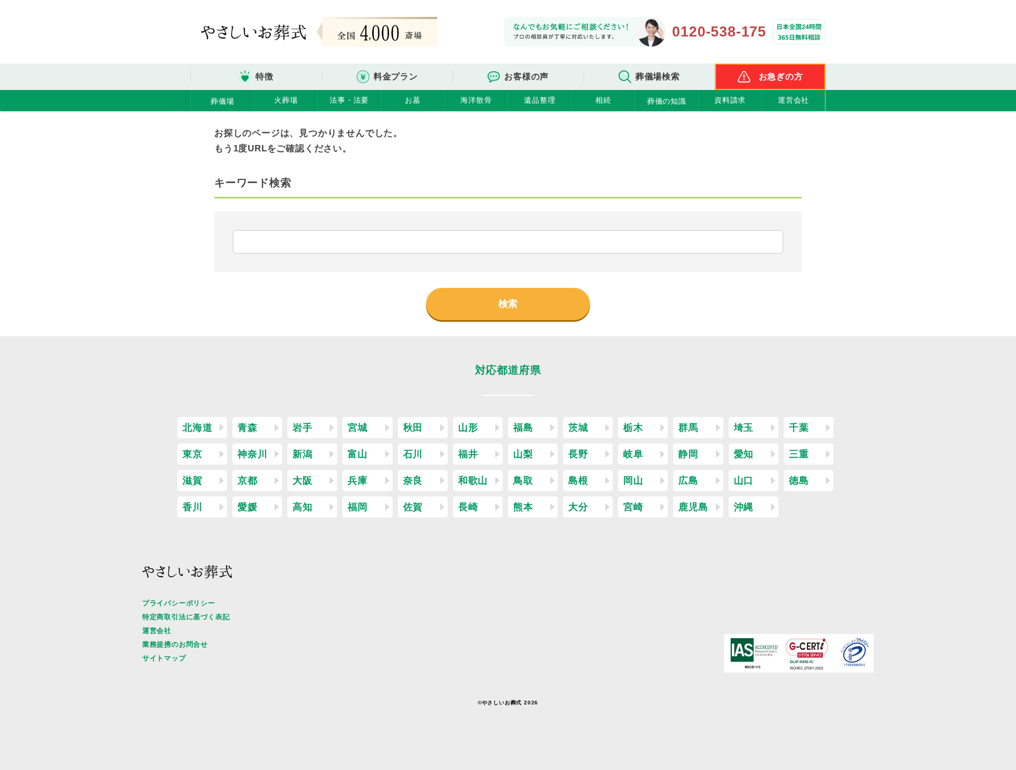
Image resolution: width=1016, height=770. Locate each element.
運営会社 (793, 100)
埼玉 (744, 427)
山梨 (523, 454)
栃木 (633, 427)
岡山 (633, 480)
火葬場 (285, 100)
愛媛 (248, 507)
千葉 (799, 427)
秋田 (413, 427)
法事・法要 (349, 100)
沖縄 (744, 507)
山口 (744, 480)
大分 (578, 507)
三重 (799, 454)
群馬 (688, 427)
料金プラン (396, 76)
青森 (248, 427)
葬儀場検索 (658, 76)
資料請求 (730, 100)
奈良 (413, 480)
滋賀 (193, 480)
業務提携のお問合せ (175, 644)
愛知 (744, 454)
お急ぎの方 (781, 76)
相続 (603, 100)
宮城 (358, 427)
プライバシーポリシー (178, 603)
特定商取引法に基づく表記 (186, 617)
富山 (358, 454)
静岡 (688, 454)
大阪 (303, 480)
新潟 (303, 454)
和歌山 (473, 480)
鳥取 (523, 480)
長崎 (468, 507)
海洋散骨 (476, 100)
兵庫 (358, 480)
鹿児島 (693, 507)
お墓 (413, 100)
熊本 (523, 507)
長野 (578, 454)
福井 (468, 454)
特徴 (265, 76)
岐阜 (633, 454)
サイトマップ (164, 658)
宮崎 (633, 507)
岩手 (303, 427)
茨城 (578, 427)
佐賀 (413, 507)
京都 (248, 480)
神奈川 (252, 454)
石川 (413, 454)
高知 (303, 507)
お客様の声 (526, 76)
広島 (688, 480)
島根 (578, 480)
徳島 (799, 480)
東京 (193, 454)
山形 (468, 427)
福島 (523, 427)
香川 (193, 507)
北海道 (197, 427)
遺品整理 (539, 100)
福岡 (358, 507)
